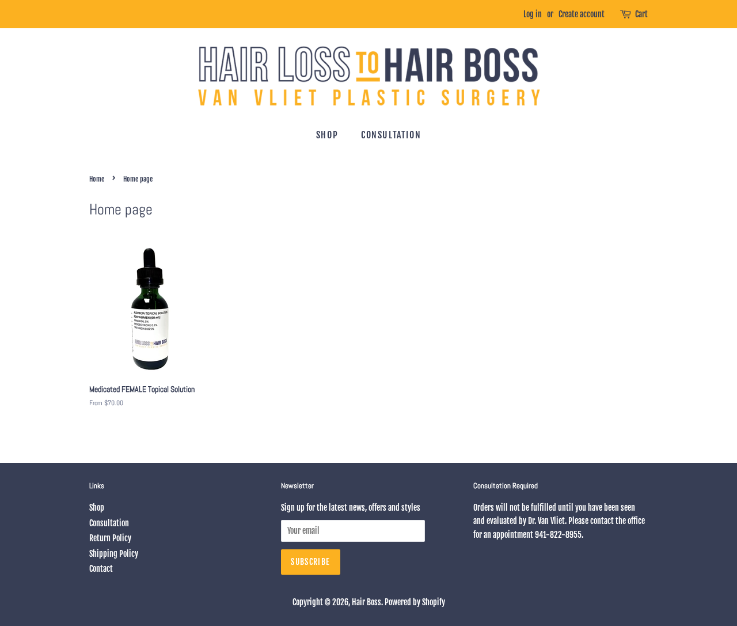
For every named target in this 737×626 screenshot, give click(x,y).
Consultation (109, 523)
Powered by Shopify (415, 602)
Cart (641, 14)
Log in (532, 14)
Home (96, 179)
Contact (101, 569)
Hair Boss (366, 602)
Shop (96, 507)
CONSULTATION (391, 135)
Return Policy (110, 538)
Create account (582, 14)
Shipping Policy (113, 554)
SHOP (327, 135)
